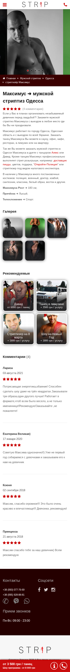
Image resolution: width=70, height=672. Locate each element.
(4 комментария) (32, 108)
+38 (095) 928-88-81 (13, 594)
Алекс (55, 152)
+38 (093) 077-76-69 (13, 589)
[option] (35, 42)
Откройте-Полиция (45, 164)
